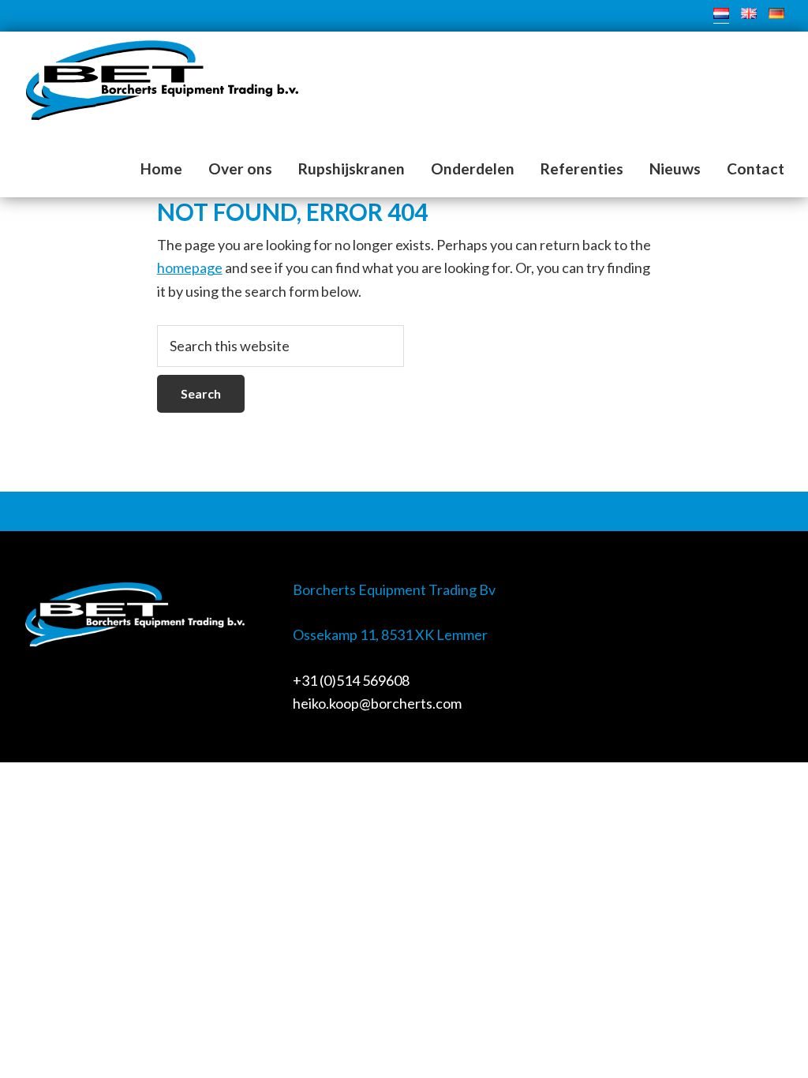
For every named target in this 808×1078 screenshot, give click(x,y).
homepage (190, 267)
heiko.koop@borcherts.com (377, 703)
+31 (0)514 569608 (351, 680)
